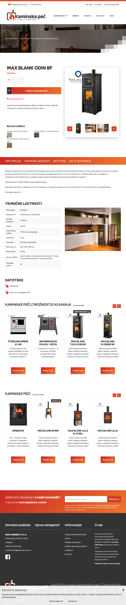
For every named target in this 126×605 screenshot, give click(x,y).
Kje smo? (89, 4)
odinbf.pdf (13, 286)
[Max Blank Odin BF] (78, 128)
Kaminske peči (25, 38)
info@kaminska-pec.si (19, 4)
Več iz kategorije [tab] (80, 161)
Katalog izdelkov (11, 38)
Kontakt (98, 4)
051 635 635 (36, 4)
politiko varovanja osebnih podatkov (107, 505)
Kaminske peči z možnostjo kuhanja (45, 38)
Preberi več (18, 370)
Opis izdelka (13, 161)
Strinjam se (72, 601)
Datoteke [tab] (59, 161)
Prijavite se (114, 499)
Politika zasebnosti (73, 542)
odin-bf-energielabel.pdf (19, 292)
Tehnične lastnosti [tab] (37, 161)
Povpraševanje (110, 4)
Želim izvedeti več (16, 99)
